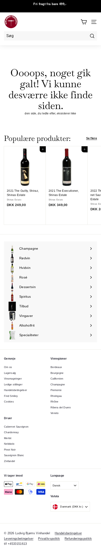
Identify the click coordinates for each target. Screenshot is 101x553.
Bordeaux (56, 367)
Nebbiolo (9, 443)
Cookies (9, 401)
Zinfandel (9, 461)
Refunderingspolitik (78, 538)
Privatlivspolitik (49, 538)
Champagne (57, 384)
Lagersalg (10, 373)
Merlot (8, 438)
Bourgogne (57, 373)
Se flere (91, 138)
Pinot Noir (10, 449)
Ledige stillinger (13, 384)
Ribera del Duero (60, 407)
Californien (56, 378)
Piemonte (56, 390)
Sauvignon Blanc (14, 455)
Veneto (54, 413)
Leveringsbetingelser (18, 538)
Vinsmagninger (13, 378)
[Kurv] (83, 22)
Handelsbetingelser (15, 390)
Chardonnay (11, 432)
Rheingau (56, 396)
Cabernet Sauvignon (16, 426)
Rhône (54, 401)
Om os (8, 367)
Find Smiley (11, 396)
